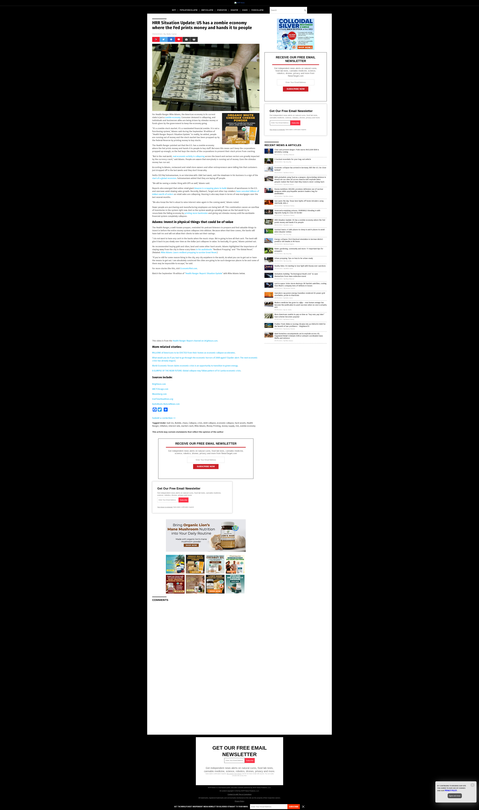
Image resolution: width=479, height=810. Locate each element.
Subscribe (293, 807)
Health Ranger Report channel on (195, 341)
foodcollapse (257, 10)
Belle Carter (172, 34)
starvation (222, 10)
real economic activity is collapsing (189, 156)
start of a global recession (164, 178)
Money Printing (214, 426)
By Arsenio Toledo (289, 288)
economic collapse (225, 423)
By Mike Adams (288, 196)
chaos (244, 10)
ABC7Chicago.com (160, 389)
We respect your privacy (234, 773)
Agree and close (454, 796)
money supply (228, 426)
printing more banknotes (196, 213)
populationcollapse (188, 10)
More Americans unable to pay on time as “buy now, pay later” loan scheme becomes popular (299, 315)
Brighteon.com (159, 384)
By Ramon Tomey (289, 206)
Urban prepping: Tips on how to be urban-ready (293, 258)
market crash (187, 426)
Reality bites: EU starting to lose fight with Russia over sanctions (300, 266)
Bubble (178, 423)
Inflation (164, 426)
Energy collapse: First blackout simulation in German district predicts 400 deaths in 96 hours (298, 240)
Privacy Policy (239, 801)
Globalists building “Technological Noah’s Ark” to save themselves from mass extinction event (296, 275)
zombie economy (172, 117)
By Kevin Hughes (289, 244)
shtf (174, 10)
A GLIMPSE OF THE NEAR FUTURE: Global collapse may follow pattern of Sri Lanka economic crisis (196, 371)
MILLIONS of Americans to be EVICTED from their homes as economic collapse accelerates (193, 353)
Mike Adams (200, 426)
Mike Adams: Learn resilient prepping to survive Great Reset (189, 252)
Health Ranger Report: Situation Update (203, 273)
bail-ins (170, 423)
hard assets (240, 423)
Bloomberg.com (159, 394)
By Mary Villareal (289, 155)
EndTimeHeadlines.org (162, 399)
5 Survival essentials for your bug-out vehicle (292, 159)
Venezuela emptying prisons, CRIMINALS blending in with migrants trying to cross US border (297, 212)
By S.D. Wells (288, 310)
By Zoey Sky (287, 162)
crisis (199, 423)
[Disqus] (205, 634)
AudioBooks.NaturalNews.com (166, 404)
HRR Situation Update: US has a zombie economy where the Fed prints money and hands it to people (299, 221)
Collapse (192, 423)
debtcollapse (207, 10)
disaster (234, 10)
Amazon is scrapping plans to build (210, 188)
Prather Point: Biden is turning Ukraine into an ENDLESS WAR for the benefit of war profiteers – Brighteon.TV (300, 325)
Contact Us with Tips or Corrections (239, 794)
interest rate (174, 426)
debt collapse (209, 423)
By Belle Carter (288, 225)
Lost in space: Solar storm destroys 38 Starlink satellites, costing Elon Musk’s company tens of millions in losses (300, 284)
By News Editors (289, 172)
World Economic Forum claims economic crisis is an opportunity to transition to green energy (195, 366)
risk (237, 426)
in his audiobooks (204, 249)
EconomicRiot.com (188, 268)
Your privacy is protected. (165, 507)
